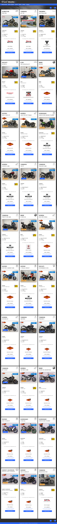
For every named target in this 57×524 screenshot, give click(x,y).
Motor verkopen (11, 4)
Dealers (23, 4)
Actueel (16, 4)
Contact (27, 4)
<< (50, 7)
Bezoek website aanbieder (10, 49)
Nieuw (5, 25)
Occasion (23, 25)
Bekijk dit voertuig (10, 52)
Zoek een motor (4, 4)
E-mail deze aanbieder (10, 50)
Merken (20, 4)
